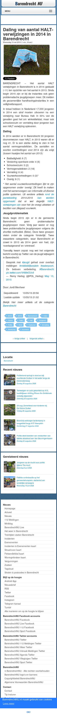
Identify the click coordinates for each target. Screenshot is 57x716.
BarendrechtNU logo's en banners (21, 674)
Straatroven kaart (13, 549)
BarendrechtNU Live (14, 527)
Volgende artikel (36, 338)
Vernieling (45, 325)
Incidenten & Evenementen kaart (20, 546)
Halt (31, 320)
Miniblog (9, 523)
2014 (20, 316)
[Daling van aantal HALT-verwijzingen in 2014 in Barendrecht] (26, 59)
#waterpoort (47, 265)
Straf (20, 325)
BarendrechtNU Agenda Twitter (20, 654)
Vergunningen (11, 561)
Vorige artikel (19, 338)
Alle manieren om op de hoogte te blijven (24, 611)
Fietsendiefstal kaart (14, 553)
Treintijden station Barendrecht (19, 534)
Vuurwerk (25, 329)
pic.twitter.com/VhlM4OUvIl (20, 272)
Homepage (10, 508)
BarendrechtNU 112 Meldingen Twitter (23, 643)
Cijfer (45, 316)
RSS (7, 588)
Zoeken (8, 564)
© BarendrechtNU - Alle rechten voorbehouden (27, 670)
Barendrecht (9, 305)
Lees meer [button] (8, 703)
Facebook (9, 596)
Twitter (8, 592)
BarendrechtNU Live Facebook (19, 623)
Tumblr (8, 607)
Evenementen (11, 542)
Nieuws (8, 515)
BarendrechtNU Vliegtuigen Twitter (21, 658)
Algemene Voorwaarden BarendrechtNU (24, 682)
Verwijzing (11, 329)
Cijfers (10, 320)
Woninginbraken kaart (15, 557)
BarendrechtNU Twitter (15, 639)
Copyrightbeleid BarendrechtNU (20, 678)
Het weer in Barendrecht (16, 531)
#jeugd (25, 262)
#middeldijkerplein (29, 265)
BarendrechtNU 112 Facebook (19, 627)
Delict (21, 320)
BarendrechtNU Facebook (17, 619)
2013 (10, 316)
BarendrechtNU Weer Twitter (18, 647)
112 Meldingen (12, 519)
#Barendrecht (47, 269)
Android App (10, 581)
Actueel (8, 512)
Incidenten (10, 538)
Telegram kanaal (13, 603)
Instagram (9, 599)
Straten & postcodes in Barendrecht (22, 572)
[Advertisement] (31, 20)
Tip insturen (10, 694)
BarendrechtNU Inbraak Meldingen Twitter (25, 650)
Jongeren (42, 320)
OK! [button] (29, 712)
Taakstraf (31, 325)
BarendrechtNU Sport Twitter (18, 662)
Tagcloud (9, 568)
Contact (8, 690)
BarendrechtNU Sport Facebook (20, 631)
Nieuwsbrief (10, 584)
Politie (10, 325)
